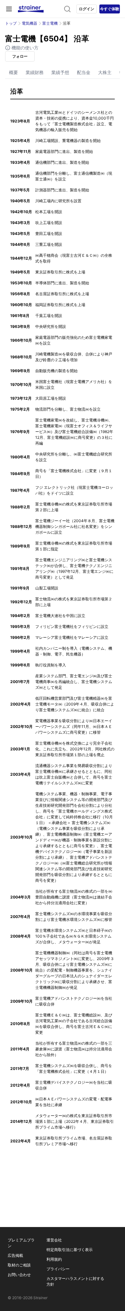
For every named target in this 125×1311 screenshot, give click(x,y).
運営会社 (54, 1240)
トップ (11, 23)
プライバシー (58, 1268)
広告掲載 (15, 1255)
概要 (13, 72)
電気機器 (29, 23)
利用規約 (54, 1259)
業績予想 (60, 72)
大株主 (105, 72)
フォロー (20, 56)
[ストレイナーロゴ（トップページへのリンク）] (31, 9)
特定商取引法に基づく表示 (69, 1249)
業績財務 (35, 72)
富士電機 (50, 23)
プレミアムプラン (21, 1243)
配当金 (83, 72)
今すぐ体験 (109, 8)
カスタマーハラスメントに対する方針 (75, 1281)
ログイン (86, 8)
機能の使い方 (24, 47)
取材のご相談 (19, 1265)
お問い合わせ (19, 1274)
